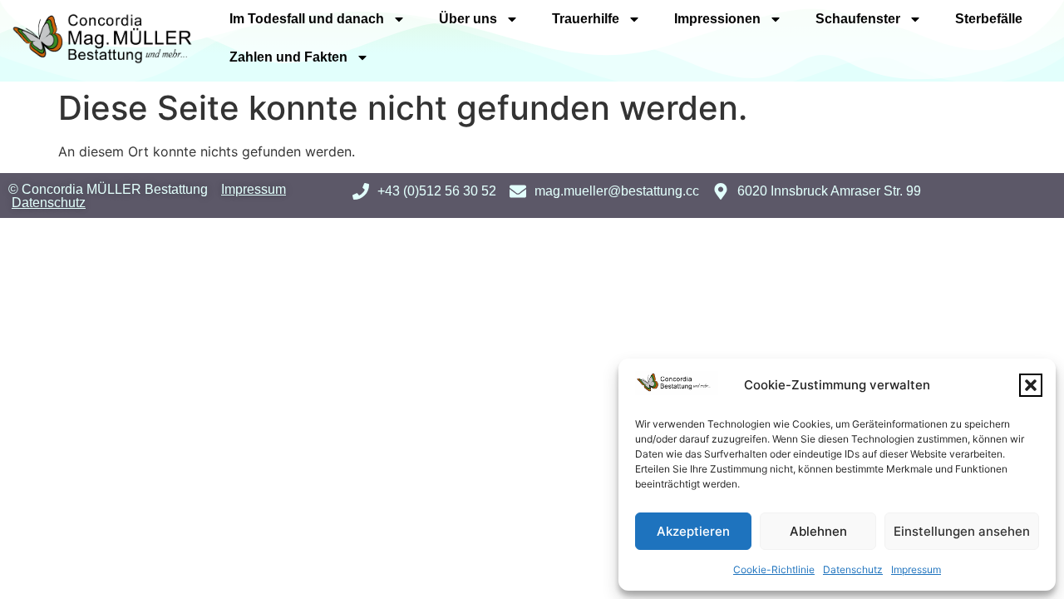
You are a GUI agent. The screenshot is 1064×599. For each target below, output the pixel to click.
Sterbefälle (988, 19)
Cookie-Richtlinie (774, 569)
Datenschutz (853, 569)
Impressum (916, 569)
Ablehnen (818, 531)
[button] (1030, 385)
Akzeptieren (693, 531)
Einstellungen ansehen (962, 531)
